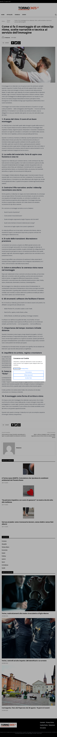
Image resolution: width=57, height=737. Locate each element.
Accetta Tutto (28, 378)
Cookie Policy (16, 368)
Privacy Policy (24, 368)
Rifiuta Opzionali (28, 375)
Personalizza (28, 372)
